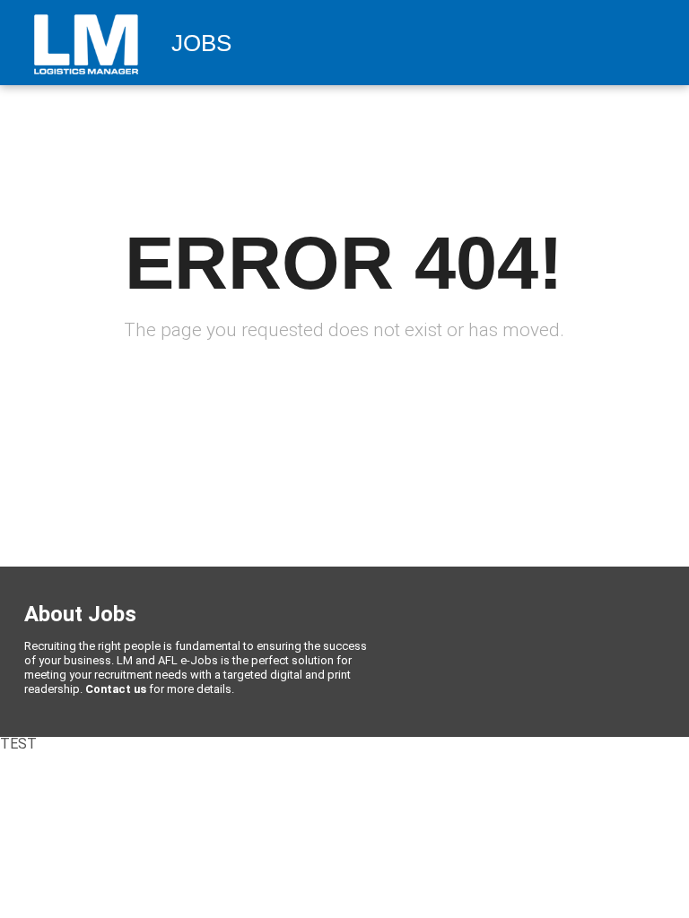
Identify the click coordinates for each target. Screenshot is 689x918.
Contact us (115, 689)
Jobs (201, 44)
